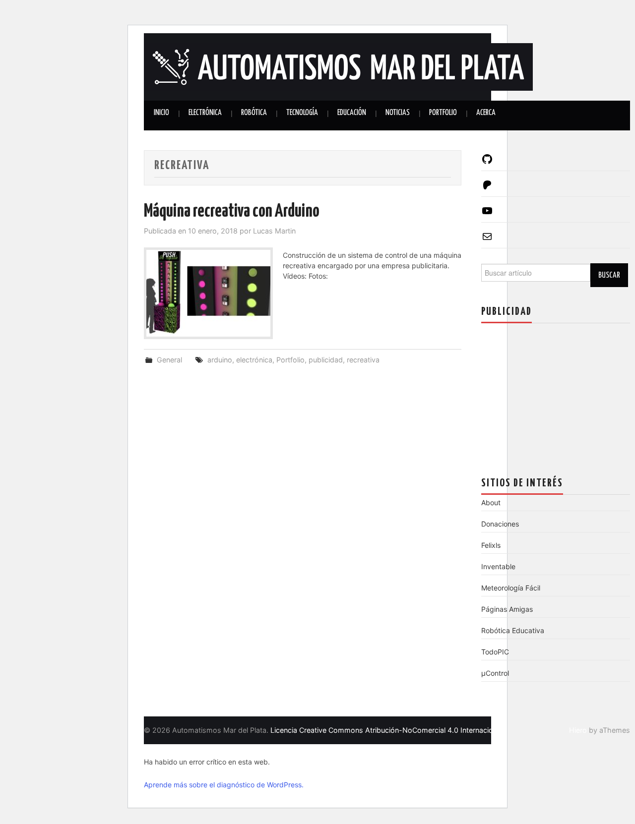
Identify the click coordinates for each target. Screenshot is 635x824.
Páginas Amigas (507, 609)
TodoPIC (495, 651)
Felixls (491, 545)
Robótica (254, 113)
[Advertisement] (555, 393)
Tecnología (302, 113)
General (169, 359)
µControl (495, 673)
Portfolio (443, 113)
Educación (351, 113)
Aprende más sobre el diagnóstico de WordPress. (224, 784)
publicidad (326, 359)
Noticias (397, 113)
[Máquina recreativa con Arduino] (208, 293)
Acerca (486, 113)
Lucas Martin (274, 231)
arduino (219, 359)
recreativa (363, 359)
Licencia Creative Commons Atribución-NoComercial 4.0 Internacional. (387, 730)
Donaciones (500, 524)
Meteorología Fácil (510, 588)
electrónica (254, 359)
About (491, 502)
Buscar (609, 275)
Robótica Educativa (512, 630)
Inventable (498, 566)
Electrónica (205, 113)
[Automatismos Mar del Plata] (338, 66)
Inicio (161, 113)
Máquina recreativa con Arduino (231, 212)
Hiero (578, 730)
